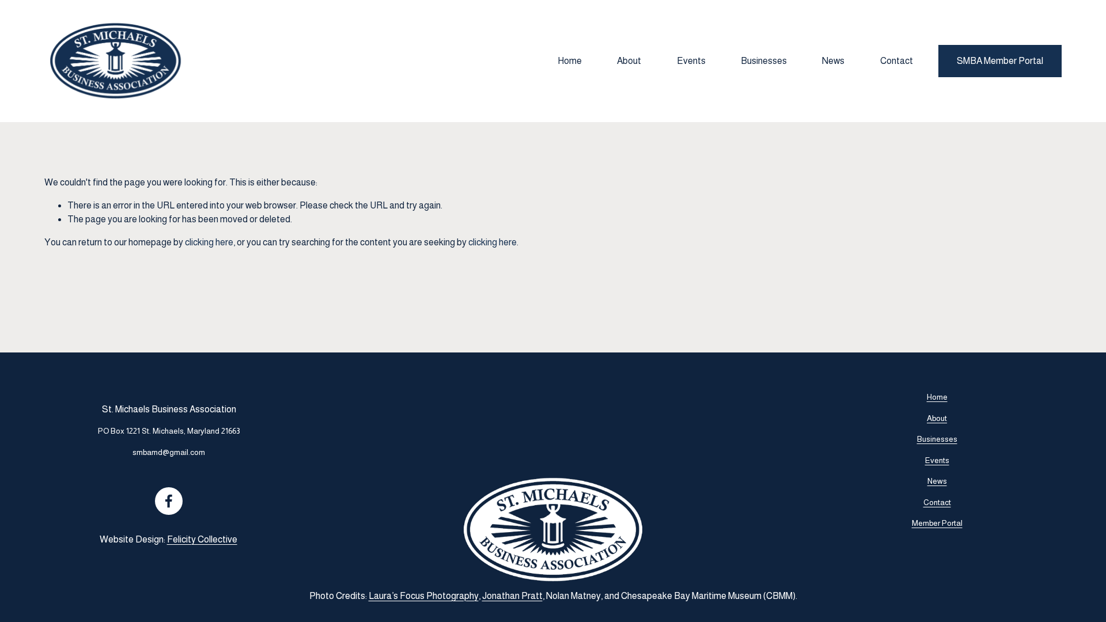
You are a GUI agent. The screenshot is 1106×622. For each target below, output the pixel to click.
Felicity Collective (202, 539)
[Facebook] (169, 501)
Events (691, 61)
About (629, 61)
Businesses (764, 61)
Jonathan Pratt (512, 596)
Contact (896, 61)
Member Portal (937, 523)
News (833, 61)
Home (570, 61)
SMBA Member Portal (1000, 61)
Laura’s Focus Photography (424, 596)
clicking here (209, 242)
